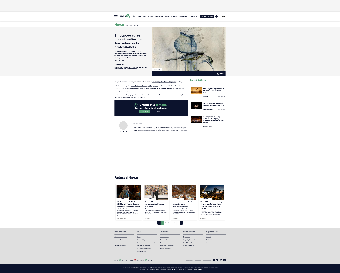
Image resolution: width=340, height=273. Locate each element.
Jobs (139, 16)
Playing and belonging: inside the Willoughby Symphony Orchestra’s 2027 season (213, 119)
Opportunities (159, 16)
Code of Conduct (207, 260)
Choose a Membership (120, 237)
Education (174, 16)
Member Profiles (141, 251)
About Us (208, 237)
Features (136, 25)
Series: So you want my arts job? (146, 243)
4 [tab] (171, 223)
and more (162, 108)
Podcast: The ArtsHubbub (144, 245)
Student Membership (120, 245)
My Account (186, 237)
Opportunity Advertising (167, 245)
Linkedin (221, 260)
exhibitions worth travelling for (156, 88)
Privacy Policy (189, 260)
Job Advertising (164, 237)
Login (223, 16)
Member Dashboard (188, 245)
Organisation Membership (121, 243)
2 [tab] (165, 223)
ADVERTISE (194, 16)
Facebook (214, 260)
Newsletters (183, 16)
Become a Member (207, 16)
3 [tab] (168, 223)
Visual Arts (129, 25)
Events (167, 16)
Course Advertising (165, 248)
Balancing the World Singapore (164, 82)
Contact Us (209, 240)
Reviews (150, 16)
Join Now (145, 111)
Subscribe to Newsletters (144, 248)
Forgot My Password (189, 240)
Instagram (224, 260)
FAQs (207, 243)
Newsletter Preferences (189, 243)
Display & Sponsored (166, 240)
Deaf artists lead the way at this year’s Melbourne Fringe (213, 104)
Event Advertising (165, 243)
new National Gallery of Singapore (144, 86)
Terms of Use (198, 260)
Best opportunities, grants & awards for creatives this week (213, 90)
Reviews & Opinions (142, 240)
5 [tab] (174, 223)
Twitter (217, 260)
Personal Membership (120, 240)
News (144, 16)
